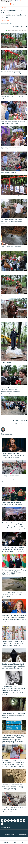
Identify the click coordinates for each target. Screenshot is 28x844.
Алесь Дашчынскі (5, 20)
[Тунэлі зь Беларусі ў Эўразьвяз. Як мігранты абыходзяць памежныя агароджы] (14, 704)
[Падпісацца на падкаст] (14, 820)
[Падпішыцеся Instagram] (21, 820)
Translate (22, 1)
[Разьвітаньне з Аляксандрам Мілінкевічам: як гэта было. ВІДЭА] (14, 494)
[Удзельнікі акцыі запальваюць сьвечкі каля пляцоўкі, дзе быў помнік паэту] (14, 120)
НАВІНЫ (6, 842)
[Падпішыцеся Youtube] (11, 820)
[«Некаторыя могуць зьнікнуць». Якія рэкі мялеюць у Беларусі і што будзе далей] (14, 584)
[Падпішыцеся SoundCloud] (18, 820)
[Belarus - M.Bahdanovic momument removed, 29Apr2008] (14, 270)
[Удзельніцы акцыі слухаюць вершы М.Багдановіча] (14, 145)
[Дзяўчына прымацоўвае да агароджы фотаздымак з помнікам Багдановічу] (14, 69)
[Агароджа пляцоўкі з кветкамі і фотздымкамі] (14, 194)
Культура (3, 7)
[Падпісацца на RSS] (2, 823)
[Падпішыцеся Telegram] (24, 820)
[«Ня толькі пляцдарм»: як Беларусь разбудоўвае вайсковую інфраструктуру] (14, 799)
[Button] (16, 26)
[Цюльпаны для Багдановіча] (14, 170)
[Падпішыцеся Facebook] (5, 820)
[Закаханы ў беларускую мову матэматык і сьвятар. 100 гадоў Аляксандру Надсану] (14, 776)
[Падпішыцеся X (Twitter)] (8, 820)
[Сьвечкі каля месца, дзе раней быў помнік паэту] (14, 94)
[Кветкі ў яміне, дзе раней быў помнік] (14, 245)
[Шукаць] (23, 842)
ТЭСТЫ (14, 842)
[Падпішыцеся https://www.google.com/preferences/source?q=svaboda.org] (2, 820)
